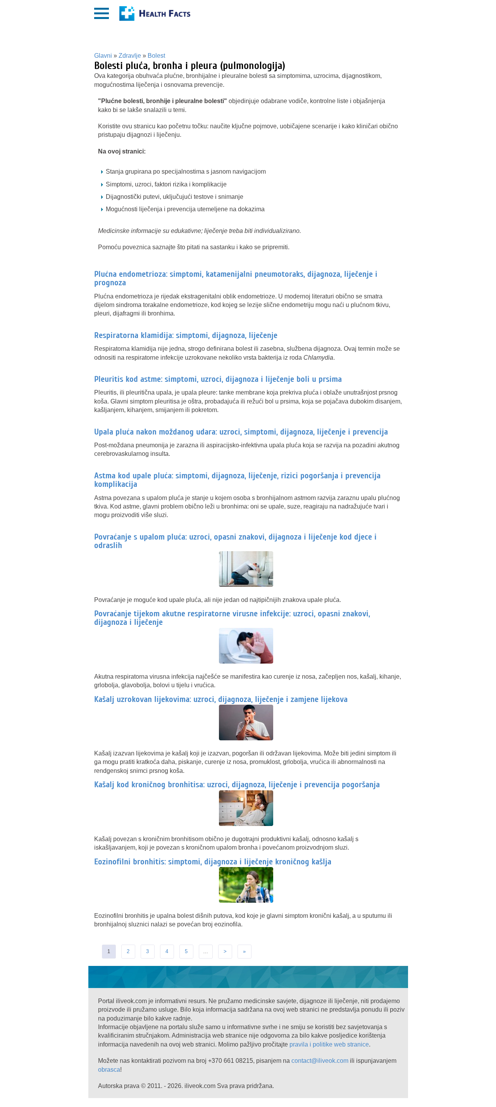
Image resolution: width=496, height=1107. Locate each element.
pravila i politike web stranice (329, 1044)
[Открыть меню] (101, 13)
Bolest (156, 55)
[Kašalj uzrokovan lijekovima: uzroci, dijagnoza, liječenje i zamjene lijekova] (248, 739)
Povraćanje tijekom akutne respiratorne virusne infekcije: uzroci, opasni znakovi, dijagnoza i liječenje (232, 618)
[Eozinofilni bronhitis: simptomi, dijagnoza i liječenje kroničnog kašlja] (248, 901)
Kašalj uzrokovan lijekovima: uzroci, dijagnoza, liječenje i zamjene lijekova (221, 699)
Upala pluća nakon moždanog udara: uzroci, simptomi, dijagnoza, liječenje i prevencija (241, 432)
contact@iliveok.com (319, 1060)
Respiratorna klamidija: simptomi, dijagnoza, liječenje (185, 335)
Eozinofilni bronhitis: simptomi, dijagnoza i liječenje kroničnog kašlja (212, 862)
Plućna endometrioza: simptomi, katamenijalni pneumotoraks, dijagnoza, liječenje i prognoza (235, 278)
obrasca (109, 1069)
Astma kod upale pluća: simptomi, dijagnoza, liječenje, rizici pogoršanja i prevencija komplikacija (237, 480)
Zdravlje (130, 55)
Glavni (103, 55)
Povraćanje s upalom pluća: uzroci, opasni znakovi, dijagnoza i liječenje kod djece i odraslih (235, 541)
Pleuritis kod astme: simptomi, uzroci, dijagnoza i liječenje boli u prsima (218, 379)
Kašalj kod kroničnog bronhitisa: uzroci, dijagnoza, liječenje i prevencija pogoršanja (237, 784)
